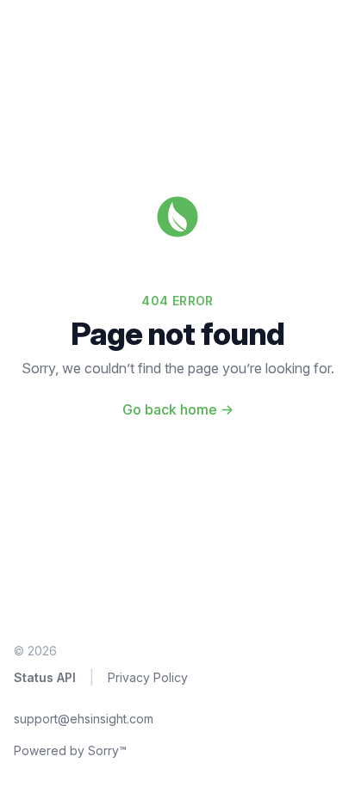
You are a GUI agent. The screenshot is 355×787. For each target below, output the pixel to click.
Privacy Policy (148, 677)
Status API (45, 677)
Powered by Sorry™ (70, 750)
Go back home (178, 409)
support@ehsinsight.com (83, 718)
